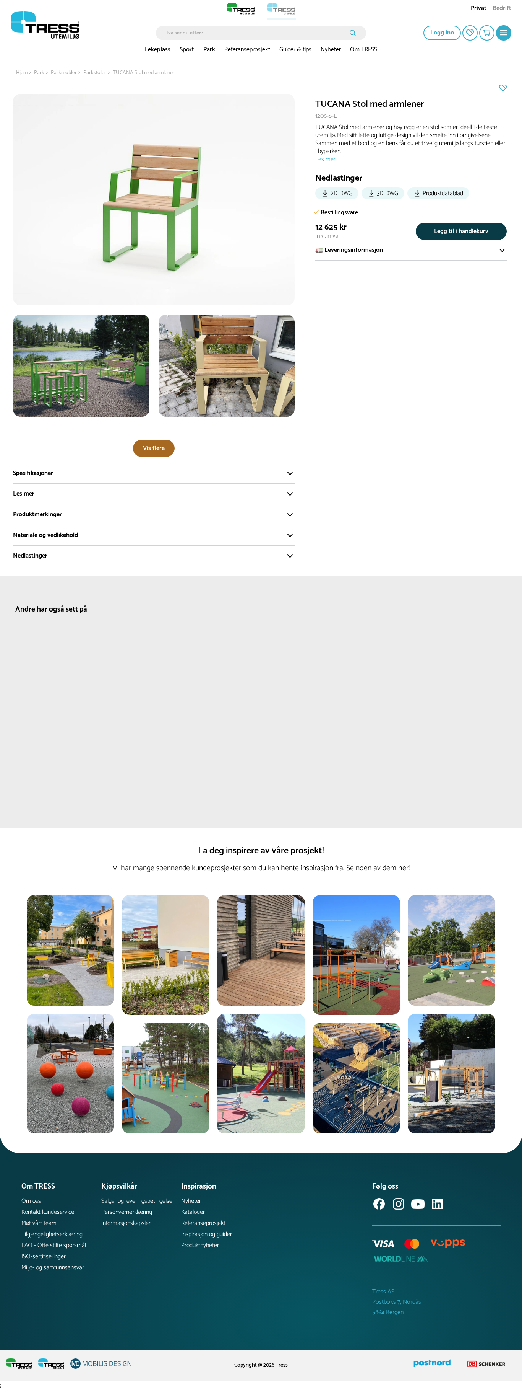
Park (209, 49)
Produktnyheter (200, 1245)
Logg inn (442, 33)
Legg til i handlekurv (461, 231)
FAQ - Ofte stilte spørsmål (53, 1245)
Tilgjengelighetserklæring (52, 1234)
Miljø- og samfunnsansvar (52, 1268)
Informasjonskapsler (126, 1223)
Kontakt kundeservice (47, 1212)
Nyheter (331, 49)
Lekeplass (157, 49)
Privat (478, 9)
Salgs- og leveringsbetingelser (137, 1201)
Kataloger (193, 1212)
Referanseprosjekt (247, 49)
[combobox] (255, 33)
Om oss (31, 1201)
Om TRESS (363, 49)
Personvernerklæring (126, 1212)
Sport (187, 49)
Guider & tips (295, 49)
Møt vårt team (39, 1223)
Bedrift (502, 9)
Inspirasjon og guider (206, 1234)
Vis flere (154, 448)
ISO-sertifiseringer (43, 1256)
